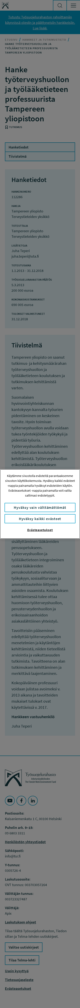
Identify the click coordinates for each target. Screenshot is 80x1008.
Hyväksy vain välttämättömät (40, 507)
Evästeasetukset (40, 530)
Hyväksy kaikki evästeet (40, 518)
